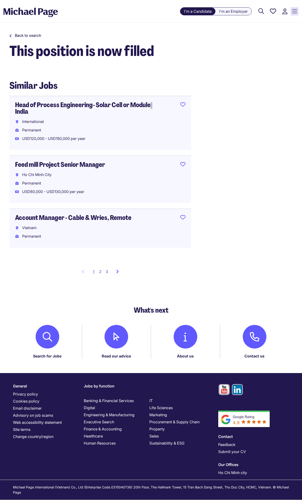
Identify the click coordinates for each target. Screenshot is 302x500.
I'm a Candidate (198, 11)
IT (151, 400)
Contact (225, 436)
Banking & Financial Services (109, 400)
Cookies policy (26, 401)
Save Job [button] (182, 105)
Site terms (21, 429)
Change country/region (33, 436)
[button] (25, 35)
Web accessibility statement (37, 422)
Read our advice (116, 356)
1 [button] (95, 273)
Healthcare (93, 436)
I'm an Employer (233, 11)
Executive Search (99, 422)
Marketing (158, 414)
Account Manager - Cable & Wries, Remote (73, 217)
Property (157, 429)
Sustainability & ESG (167, 443)
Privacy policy (25, 394)
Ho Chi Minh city (232, 472)
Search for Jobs (47, 356)
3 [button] (107, 271)
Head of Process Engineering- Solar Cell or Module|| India (83, 108)
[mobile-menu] (294, 11)
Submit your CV (232, 451)
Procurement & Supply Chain (174, 422)
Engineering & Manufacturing (109, 414)
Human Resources (100, 443)
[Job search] (261, 11)
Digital (89, 407)
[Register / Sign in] (285, 11)
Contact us (254, 356)
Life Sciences (161, 407)
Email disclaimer (27, 408)
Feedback (226, 444)
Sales (154, 436)
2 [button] (100, 271)
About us (185, 356)
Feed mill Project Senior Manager (60, 164)
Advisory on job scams (33, 415)
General (20, 386)
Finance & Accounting (103, 429)
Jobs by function (99, 386)
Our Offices (228, 464)
